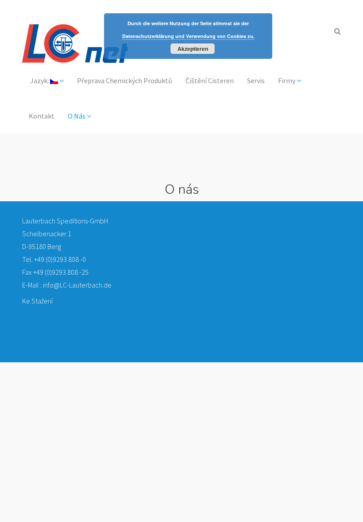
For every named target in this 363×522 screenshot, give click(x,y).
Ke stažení (37, 300)
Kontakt (41, 115)
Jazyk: (39, 80)
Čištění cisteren (209, 80)
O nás (77, 115)
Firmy (287, 80)
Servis (256, 80)
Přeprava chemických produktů (124, 80)
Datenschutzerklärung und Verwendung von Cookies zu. (188, 36)
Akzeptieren (193, 49)
